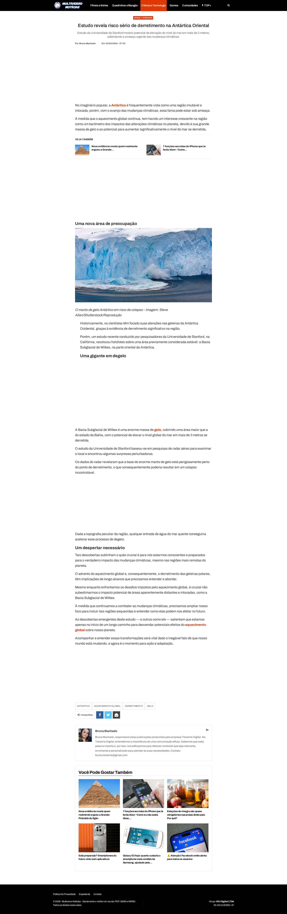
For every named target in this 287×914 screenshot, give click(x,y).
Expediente (84, 894)
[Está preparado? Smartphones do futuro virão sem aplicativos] (99, 837)
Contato (97, 894)
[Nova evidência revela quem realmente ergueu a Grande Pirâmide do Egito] (82, 150)
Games (174, 5)
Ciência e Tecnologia (154, 5)
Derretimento (134, 706)
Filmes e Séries (99, 5)
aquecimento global (107, 706)
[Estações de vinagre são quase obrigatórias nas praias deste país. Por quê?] (187, 793)
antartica (83, 706)
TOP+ (207, 5)
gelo (150, 706)
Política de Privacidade (64, 894)
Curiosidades (190, 5)
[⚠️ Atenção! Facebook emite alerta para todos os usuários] (187, 837)
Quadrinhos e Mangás (125, 5)
